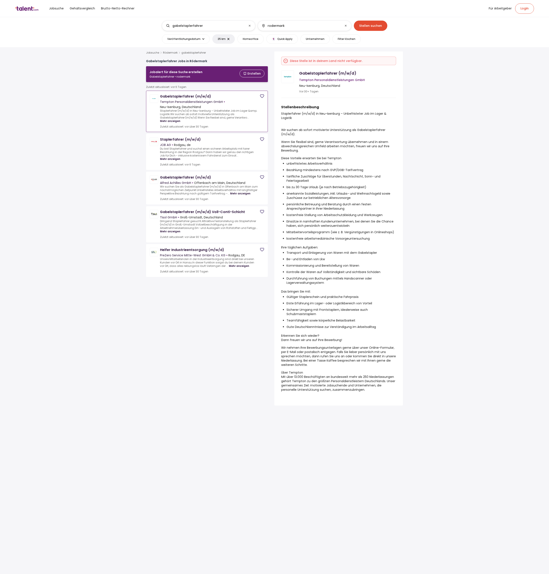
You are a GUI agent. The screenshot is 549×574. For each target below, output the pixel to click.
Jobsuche (152, 52)
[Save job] (262, 96)
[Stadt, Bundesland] (300, 25)
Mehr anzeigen (170, 121)
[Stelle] (205, 25)
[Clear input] (250, 25)
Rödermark (170, 52)
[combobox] (208, 25)
